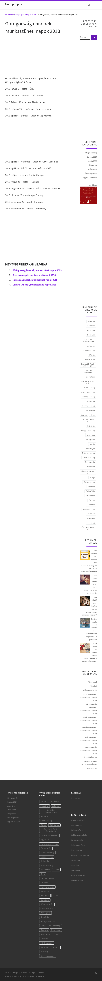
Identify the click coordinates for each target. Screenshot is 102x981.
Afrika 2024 (92, 165)
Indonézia (90, 410)
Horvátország (88, 406)
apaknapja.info (76, 825)
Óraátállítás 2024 (90, 757)
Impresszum (75, 798)
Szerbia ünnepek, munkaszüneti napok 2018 (34, 275)
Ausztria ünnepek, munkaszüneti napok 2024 (88, 697)
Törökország (89, 509)
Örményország (88, 528)
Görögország (88, 397)
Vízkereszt (92, 682)
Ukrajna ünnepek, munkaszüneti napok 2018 (34, 284)
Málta (92, 444)
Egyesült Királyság (88, 371)
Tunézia (91, 505)
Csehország (89, 350)
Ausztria (91, 330)
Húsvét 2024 (92, 768)
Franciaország (88, 392)
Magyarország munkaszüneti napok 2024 (88, 750)
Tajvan (92, 500)
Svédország (89, 482)
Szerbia (91, 487)
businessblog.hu (77, 840)
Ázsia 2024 (92, 161)
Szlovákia (90, 491)
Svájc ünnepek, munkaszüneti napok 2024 (88, 740)
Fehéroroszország (87, 382)
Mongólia (90, 439)
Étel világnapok (91, 173)
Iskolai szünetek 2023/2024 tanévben (89, 762)
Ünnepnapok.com (19, 972)
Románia (90, 467)
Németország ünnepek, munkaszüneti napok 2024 (88, 708)
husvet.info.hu (76, 850)
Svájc (92, 478)
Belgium (91, 335)
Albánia (91, 321)
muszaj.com (75, 860)
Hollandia (90, 401)
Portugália (90, 462)
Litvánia (91, 426)
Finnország (89, 388)
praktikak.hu (75, 870)
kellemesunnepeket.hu (80, 855)
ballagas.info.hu (77, 830)
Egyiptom (90, 377)
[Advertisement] (39, 55)
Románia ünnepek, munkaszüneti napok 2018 (35, 279)
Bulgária (91, 346)
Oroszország (89, 457)
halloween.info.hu (78, 845)
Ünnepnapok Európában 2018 (25, 14)
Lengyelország (88, 420)
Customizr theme (37, 976)
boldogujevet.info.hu (79, 835)
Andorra (91, 326)
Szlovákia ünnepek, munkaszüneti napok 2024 (88, 720)
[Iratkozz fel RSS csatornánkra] (96, 973)
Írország (91, 523)
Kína (93, 415)
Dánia (92, 355)
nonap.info (75, 865)
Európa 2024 (92, 157)
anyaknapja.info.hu (78, 820)
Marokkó (91, 435)
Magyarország (91, 153)
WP (15, 976)
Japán (84, 415)
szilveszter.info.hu (78, 875)
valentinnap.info (77, 880)
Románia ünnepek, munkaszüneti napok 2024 (88, 730)
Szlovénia (90, 496)
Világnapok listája (90, 690)
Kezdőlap (9, 14)
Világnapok (92, 169)
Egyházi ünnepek (90, 177)
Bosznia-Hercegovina (88, 340)
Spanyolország (87, 472)
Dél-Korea (90, 359)
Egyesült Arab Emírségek (88, 365)
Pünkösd (93, 686)
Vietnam (91, 518)
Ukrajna (91, 514)
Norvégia (90, 448)
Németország (88, 453)
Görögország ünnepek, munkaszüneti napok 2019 (37, 270)
